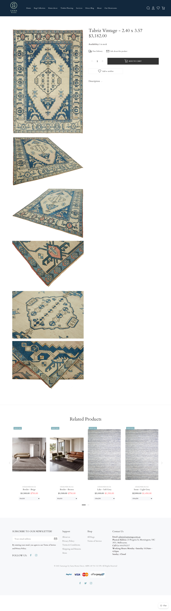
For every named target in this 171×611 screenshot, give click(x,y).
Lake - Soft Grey (104, 489)
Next (161, 463)
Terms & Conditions (71, 545)
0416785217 (125, 545)
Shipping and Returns (71, 549)
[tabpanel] (29, 460)
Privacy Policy (68, 541)
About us (66, 537)
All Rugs (91, 537)
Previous (9, 463)
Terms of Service (94, 541)
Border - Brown (67, 489)
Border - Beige (29, 489)
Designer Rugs (29, 487)
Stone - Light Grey (142, 489)
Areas (64, 553)
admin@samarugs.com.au (129, 537)
